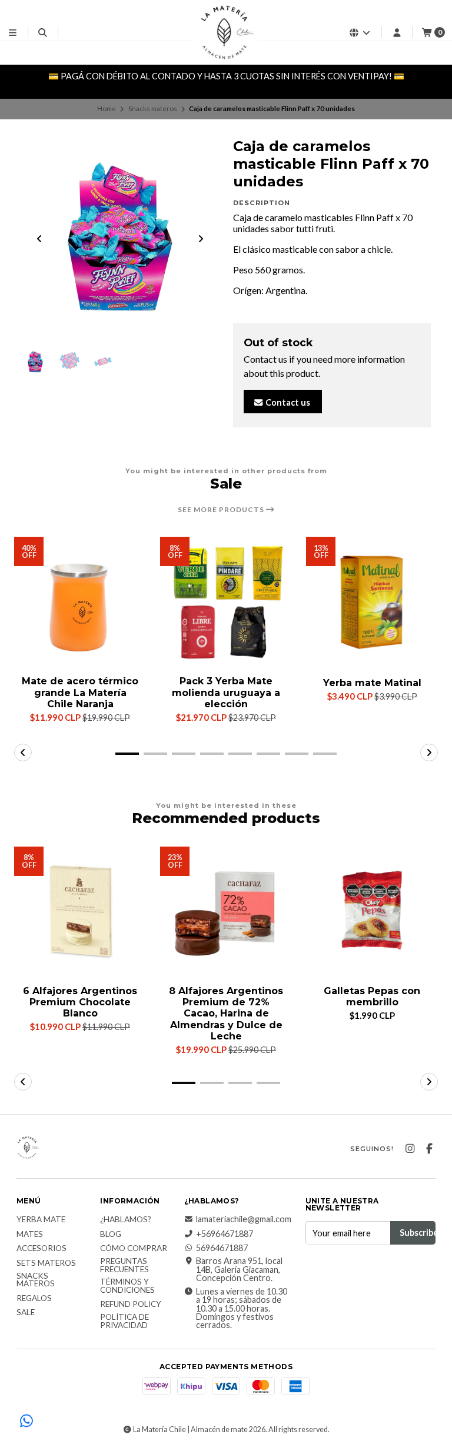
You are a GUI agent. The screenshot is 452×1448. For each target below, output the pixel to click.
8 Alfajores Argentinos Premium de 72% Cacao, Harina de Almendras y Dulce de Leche (226, 1013)
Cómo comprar (133, 1249)
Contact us (287, 402)
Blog (110, 1234)
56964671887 (222, 1248)
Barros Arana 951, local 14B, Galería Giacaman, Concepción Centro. (239, 1269)
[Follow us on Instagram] (409, 1148)
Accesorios (41, 1249)
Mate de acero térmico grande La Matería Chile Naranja (80, 692)
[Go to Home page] (226, 32)
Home (106, 108)
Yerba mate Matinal (372, 682)
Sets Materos (46, 1263)
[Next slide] (201, 239)
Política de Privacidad (124, 1321)
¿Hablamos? (125, 1220)
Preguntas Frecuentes (124, 1265)
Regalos (34, 1299)
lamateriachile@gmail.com (243, 1219)
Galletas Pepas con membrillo (372, 996)
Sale (25, 1313)
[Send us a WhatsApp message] (26, 1421)
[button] (127, 754)
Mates (29, 1234)
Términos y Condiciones (127, 1286)
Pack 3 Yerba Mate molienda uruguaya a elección (226, 692)
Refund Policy (130, 1304)
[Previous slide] (39, 239)
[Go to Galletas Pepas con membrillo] (372, 912)
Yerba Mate (40, 1220)
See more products (222, 509)
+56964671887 (224, 1234)
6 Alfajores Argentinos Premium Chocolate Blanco (80, 1002)
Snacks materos (152, 108)
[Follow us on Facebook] (429, 1148)
